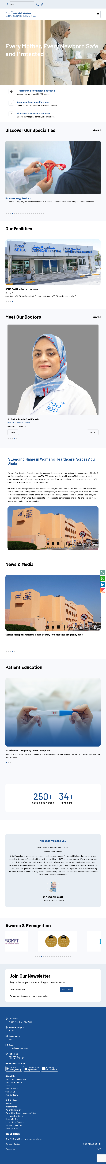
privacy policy (42, 996)
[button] (6, 213)
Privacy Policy (11, 1128)
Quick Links (11, 1100)
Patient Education (13, 1109)
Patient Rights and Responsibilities (20, 1113)
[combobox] (22, 4)
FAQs (7, 1085)
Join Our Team (11, 1095)
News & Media (11, 1088)
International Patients (14, 1122)
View (13, 432)
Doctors (9, 1103)
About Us (10, 1076)
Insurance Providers (14, 1116)
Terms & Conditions (13, 1125)
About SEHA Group (13, 1082)
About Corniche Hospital (15, 1079)
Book (92, 432)
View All (97, 130)
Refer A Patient (12, 1119)
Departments (11, 1106)
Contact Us (10, 1091)
